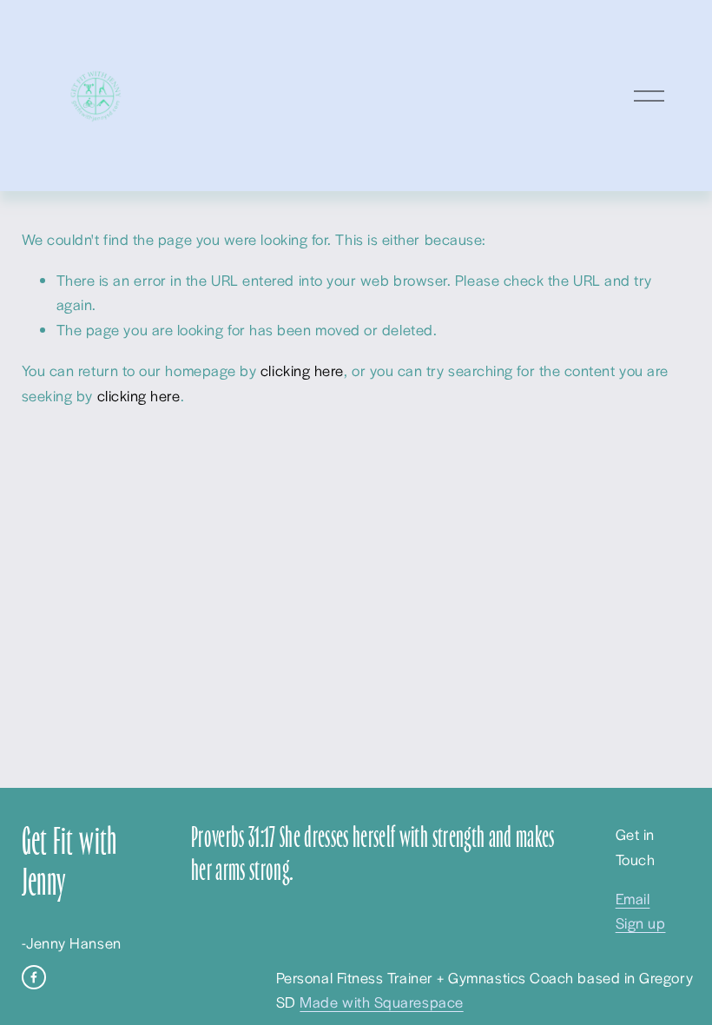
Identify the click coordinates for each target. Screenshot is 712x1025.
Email (633, 898)
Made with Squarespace (381, 1001)
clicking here (302, 370)
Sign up (641, 922)
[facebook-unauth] (34, 977)
